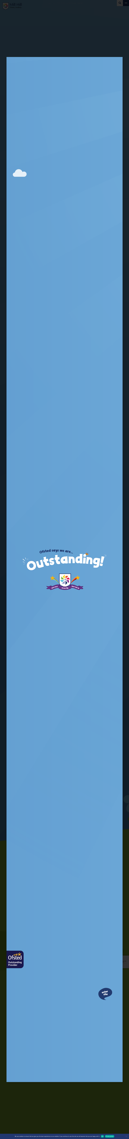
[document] (64, 569)
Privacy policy (109, 1136)
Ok (102, 1136)
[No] (126, 1136)
